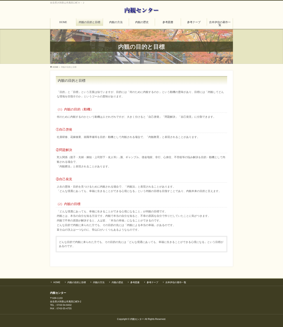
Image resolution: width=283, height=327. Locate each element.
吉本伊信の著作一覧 (175, 282)
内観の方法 (99, 282)
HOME (56, 282)
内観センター (137, 319)
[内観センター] (141, 10)
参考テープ (152, 282)
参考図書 (135, 282)
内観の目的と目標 (76, 282)
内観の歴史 (117, 282)
